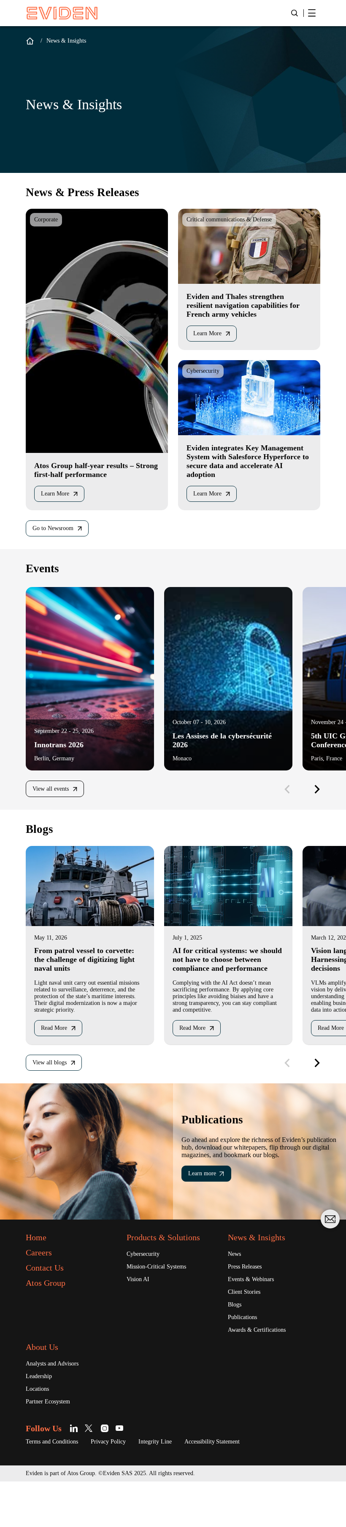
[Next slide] (314, 794)
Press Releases (249, 1308)
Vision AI (139, 1321)
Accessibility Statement (244, 1487)
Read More (57, 1057)
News (236, 1294)
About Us (46, 1390)
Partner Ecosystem (54, 1446)
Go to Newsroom (58, 533)
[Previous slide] (287, 794)
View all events (54, 794)
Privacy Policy (124, 1487)
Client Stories (248, 1334)
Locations (40, 1433)
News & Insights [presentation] (70, 41)
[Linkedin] (82, 1473)
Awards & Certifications (262, 1373)
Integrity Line (177, 1487)
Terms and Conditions (58, 1487)
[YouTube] (126, 1473)
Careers (42, 1293)
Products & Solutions (172, 1278)
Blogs (236, 1347)
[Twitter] (97, 1473)
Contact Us (50, 1308)
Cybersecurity (147, 1294)
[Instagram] (111, 1473)
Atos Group (50, 1323)
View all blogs (53, 1092)
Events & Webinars (255, 1321)
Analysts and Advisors (58, 1407)
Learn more (205, 1213)
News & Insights (262, 1278)
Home (30, 41)
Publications (246, 1360)
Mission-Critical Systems (163, 1308)
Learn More (58, 498)
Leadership (42, 1420)
